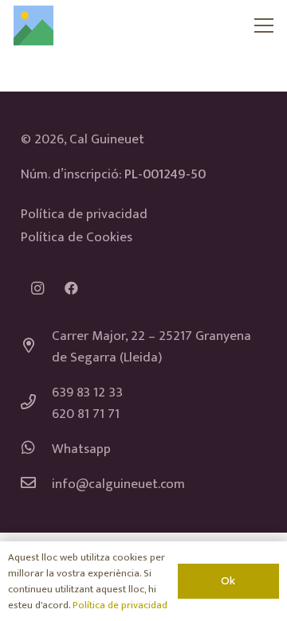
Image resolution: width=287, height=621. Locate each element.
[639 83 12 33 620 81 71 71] (37, 404)
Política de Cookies (76, 237)
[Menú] (264, 25)
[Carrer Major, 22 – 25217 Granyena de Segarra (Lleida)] (37, 347)
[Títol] (33, 25)
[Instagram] (38, 288)
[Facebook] (71, 288)
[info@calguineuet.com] (37, 484)
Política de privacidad (84, 214)
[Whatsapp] (37, 449)
